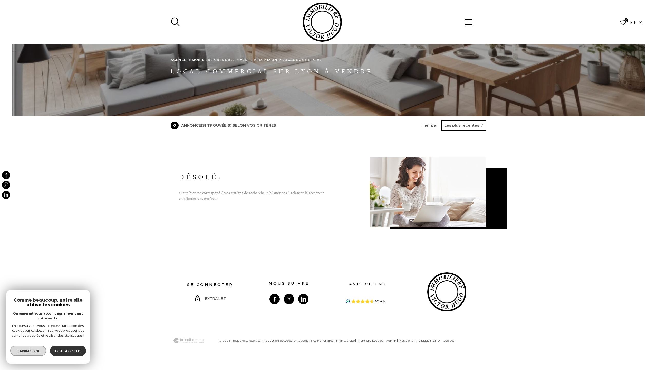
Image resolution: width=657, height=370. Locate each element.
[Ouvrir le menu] (469, 22)
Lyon (272, 60)
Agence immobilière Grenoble (203, 60)
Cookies (448, 340)
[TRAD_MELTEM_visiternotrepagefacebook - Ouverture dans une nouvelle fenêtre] (6, 175)
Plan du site (345, 341)
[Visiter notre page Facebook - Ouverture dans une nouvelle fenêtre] (274, 299)
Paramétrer (28, 350)
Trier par (429, 125)
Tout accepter (68, 350)
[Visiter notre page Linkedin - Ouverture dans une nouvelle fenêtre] (303, 299)
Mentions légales (370, 341)
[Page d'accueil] (322, 22)
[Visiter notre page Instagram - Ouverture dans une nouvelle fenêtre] (289, 299)
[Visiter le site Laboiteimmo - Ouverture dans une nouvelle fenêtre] (189, 340)
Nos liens (406, 341)
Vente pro (251, 60)
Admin (391, 341)
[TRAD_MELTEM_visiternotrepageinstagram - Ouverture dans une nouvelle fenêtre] (6, 185)
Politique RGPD (428, 341)
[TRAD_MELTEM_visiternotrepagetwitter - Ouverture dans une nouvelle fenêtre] (6, 195)
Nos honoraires (322, 341)
